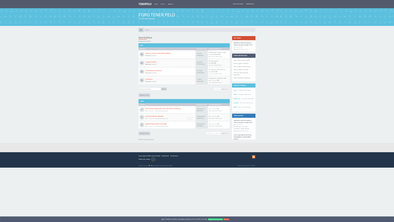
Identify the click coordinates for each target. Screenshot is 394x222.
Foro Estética (145, 37)
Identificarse (250, 4)
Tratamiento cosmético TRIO (217, 78)
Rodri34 (148, 41)
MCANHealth (215, 54)
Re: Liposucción (213, 61)
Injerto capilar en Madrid (241, 63)
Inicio (156, 4)
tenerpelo (214, 80)
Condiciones (165, 156)
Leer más (204, 219)
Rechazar (226, 219)
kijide (212, 63)
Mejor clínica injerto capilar (242, 60)
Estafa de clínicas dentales (154, 116)
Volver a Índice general (147, 139)
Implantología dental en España (156, 124)
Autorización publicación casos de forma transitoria (163, 109)
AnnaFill (213, 72)
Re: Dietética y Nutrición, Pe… (218, 70)
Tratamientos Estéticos (153, 71)
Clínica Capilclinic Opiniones (242, 78)
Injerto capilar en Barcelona (242, 66)
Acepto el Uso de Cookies (215, 219)
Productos (149, 79)
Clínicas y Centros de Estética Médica (158, 53)
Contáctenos (174, 156)
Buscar (170, 4)
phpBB (170, 165)
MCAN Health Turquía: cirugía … (218, 52)
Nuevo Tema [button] (145, 95)
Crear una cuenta (238, 4)
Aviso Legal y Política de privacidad (149, 156)
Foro (162, 4)
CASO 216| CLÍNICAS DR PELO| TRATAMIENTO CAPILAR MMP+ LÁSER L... (242, 137)
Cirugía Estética (150, 62)
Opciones (209, 133)
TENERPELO (145, 4)
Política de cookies (144, 159)
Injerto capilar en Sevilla (241, 70)
